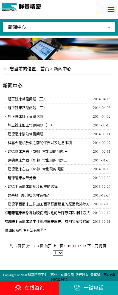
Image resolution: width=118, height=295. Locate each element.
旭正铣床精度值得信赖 (24, 116)
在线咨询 (34, 288)
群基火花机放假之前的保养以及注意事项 (38, 143)
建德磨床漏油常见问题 (24, 134)
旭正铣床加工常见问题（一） (29, 125)
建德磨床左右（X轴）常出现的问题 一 (36, 169)
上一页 (58, 246)
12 (79, 246)
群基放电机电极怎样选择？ (27, 195)
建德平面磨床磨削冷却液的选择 (31, 186)
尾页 (102, 246)
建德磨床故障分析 (20, 178)
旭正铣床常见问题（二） (26, 108)
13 (84, 246)
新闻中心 (17, 27)
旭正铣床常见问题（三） (26, 99)
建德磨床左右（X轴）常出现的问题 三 (36, 151)
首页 (44, 68)
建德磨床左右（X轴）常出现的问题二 (36, 160)
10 (69, 246)
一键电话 (93, 288)
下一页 (92, 246)
